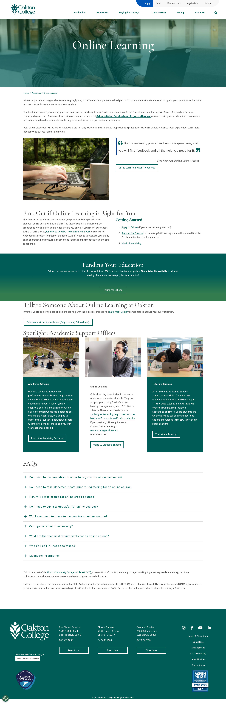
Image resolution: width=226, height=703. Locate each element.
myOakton (192, 3)
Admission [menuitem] (102, 12)
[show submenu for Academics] (88, 13)
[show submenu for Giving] (186, 13)
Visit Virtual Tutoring (166, 434)
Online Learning (50, 93)
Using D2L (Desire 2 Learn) (107, 444)
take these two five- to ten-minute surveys (68, 231)
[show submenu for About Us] (207, 13)
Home (26, 93)
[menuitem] (219, 9)
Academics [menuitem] (79, 12)
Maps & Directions (198, 636)
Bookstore (198, 642)
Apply (147, 3)
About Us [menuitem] (200, 12)
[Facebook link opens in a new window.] (192, 628)
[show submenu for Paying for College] (142, 13)
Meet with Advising (131, 243)
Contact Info (198, 665)
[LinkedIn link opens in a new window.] (210, 628)
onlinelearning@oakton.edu (104, 430)
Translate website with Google (29, 654)
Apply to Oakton (130, 227)
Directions (74, 650)
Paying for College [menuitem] (129, 12)
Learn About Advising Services (47, 438)
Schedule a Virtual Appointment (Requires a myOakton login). (58, 322)
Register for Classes (132, 233)
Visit (159, 3)
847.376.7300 (144, 640)
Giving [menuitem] (180, 12)
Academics (36, 93)
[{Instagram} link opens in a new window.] (185, 628)
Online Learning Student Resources (137, 167)
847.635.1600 (66, 640)
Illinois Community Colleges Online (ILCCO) (69, 572)
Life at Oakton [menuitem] (158, 12)
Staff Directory (198, 653)
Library (207, 3)
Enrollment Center (118, 312)
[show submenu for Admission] (111, 13)
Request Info (174, 3)
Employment (198, 647)
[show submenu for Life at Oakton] (168, 13)
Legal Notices (198, 659)
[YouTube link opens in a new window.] (200, 628)
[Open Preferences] (5, 698)
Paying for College (113, 290)
